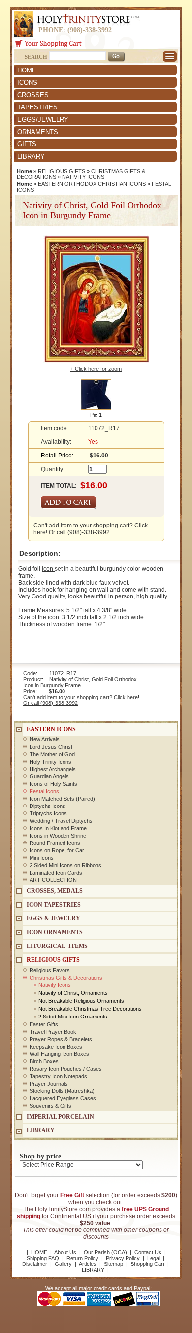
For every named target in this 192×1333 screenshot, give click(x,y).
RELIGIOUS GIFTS (61, 171)
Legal (153, 1258)
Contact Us (147, 1252)
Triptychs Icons (48, 813)
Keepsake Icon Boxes (56, 1047)
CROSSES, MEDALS (55, 890)
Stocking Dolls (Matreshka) (62, 1091)
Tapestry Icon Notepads (58, 1076)
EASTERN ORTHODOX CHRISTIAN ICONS (92, 184)
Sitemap (113, 1264)
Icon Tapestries (54, 904)
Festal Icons (44, 791)
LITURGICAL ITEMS (57, 946)
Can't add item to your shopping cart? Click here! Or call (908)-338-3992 (90, 529)
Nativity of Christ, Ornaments (73, 993)
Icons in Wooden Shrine (58, 836)
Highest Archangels (53, 769)
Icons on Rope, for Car (57, 850)
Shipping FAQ (43, 1258)
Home (24, 171)
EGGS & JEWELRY (53, 918)
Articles (87, 1264)
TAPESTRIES (37, 107)
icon (48, 568)
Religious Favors (50, 970)
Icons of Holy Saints (53, 784)
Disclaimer (34, 1264)
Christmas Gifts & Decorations (66, 978)
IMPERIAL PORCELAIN (60, 1116)
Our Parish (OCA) (105, 1252)
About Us (65, 1252)
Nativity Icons (54, 985)
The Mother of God (52, 754)
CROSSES (33, 95)
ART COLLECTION (53, 880)
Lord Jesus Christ (51, 747)
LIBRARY (31, 156)
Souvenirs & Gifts (50, 1106)
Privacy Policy (123, 1258)
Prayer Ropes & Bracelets (61, 1039)
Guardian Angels (49, 776)
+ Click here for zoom (96, 369)
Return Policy (82, 1258)
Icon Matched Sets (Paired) (62, 799)
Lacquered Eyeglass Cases (63, 1098)
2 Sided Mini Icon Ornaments (72, 1016)
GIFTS (26, 144)
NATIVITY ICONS (83, 177)
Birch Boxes (44, 1061)
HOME (26, 70)
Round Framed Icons (55, 843)
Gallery (63, 1264)
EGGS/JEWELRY (42, 119)
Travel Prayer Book (53, 1032)
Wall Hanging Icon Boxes (59, 1054)
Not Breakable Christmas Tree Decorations (90, 1009)
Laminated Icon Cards (56, 873)
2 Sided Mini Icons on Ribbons (65, 865)
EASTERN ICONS (51, 729)
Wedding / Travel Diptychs (61, 821)
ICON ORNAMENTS (55, 932)
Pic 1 (96, 415)
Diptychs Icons (47, 806)
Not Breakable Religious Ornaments (81, 1001)
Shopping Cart (147, 1264)
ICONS (27, 82)
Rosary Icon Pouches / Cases (66, 1069)
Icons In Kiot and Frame (58, 828)
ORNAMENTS (37, 132)
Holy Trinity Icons (50, 762)
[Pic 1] (96, 394)
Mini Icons (42, 858)
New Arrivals (45, 739)
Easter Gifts (44, 1024)
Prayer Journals (49, 1084)
